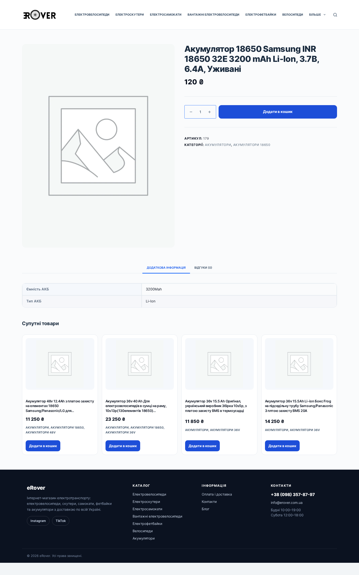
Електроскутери (130, 14)
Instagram (38, 521)
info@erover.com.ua (287, 502)
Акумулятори (218, 145)
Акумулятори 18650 (251, 145)
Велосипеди (292, 14)
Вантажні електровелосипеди (213, 14)
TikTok (61, 521)
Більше (315, 14)
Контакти (209, 501)
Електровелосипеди (92, 14)
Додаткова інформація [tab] (166, 267)
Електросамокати (165, 14)
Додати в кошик (278, 111)
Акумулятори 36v (121, 432)
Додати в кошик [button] (43, 446)
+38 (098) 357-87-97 (293, 494)
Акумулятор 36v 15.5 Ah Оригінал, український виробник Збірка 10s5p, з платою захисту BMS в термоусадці (216, 406)
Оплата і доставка (217, 494)
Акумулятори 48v (41, 432)
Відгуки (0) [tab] (203, 267)
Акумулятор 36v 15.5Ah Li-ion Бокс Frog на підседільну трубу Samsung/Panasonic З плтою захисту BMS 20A (299, 406)
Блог (205, 509)
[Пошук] (335, 15)
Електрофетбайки (260, 14)
